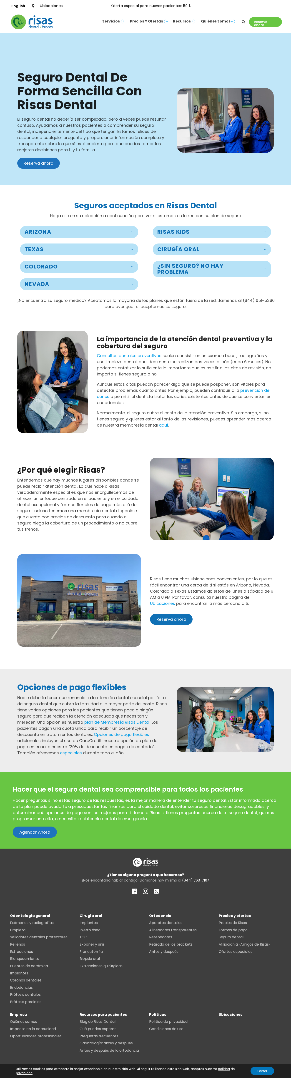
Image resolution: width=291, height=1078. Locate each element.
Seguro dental (231, 937)
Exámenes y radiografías (32, 922)
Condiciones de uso (166, 1028)
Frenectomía (91, 951)
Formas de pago (233, 930)
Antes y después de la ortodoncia (109, 1050)
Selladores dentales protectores (39, 937)
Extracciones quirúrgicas (101, 966)
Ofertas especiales (235, 951)
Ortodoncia (160, 915)
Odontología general (30, 915)
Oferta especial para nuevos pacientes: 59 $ (151, 5)
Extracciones (21, 951)
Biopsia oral (90, 958)
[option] (18, 6)
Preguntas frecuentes (99, 1036)
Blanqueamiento (24, 958)
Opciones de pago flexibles (121, 734)
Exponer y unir (92, 944)
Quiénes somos (216, 21)
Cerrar (262, 1071)
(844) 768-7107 (195, 880)
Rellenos (17, 944)
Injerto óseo (90, 930)
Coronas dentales (26, 980)
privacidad (24, 1073)
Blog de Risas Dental (97, 1021)
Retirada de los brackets (171, 944)
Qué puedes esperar (98, 1028)
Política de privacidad (168, 1021)
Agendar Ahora (34, 832)
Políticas (157, 1014)
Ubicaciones (162, 603)
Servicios (111, 21)
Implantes (19, 973)
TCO (83, 937)
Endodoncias (21, 987)
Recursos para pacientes (103, 1014)
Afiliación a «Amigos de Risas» (244, 944)
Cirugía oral (91, 915)
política (224, 1069)
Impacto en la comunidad (33, 1028)
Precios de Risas (233, 922)
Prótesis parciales (25, 1001)
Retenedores (160, 937)
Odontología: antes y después (106, 1043)
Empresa (18, 1014)
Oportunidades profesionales (36, 1036)
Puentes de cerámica (29, 966)
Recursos (182, 21)
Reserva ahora (38, 163)
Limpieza (17, 930)
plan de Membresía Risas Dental (117, 722)
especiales (71, 753)
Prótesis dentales (25, 994)
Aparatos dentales (165, 922)
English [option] (18, 6)
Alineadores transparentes (173, 930)
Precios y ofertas (146, 21)
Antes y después (163, 951)
